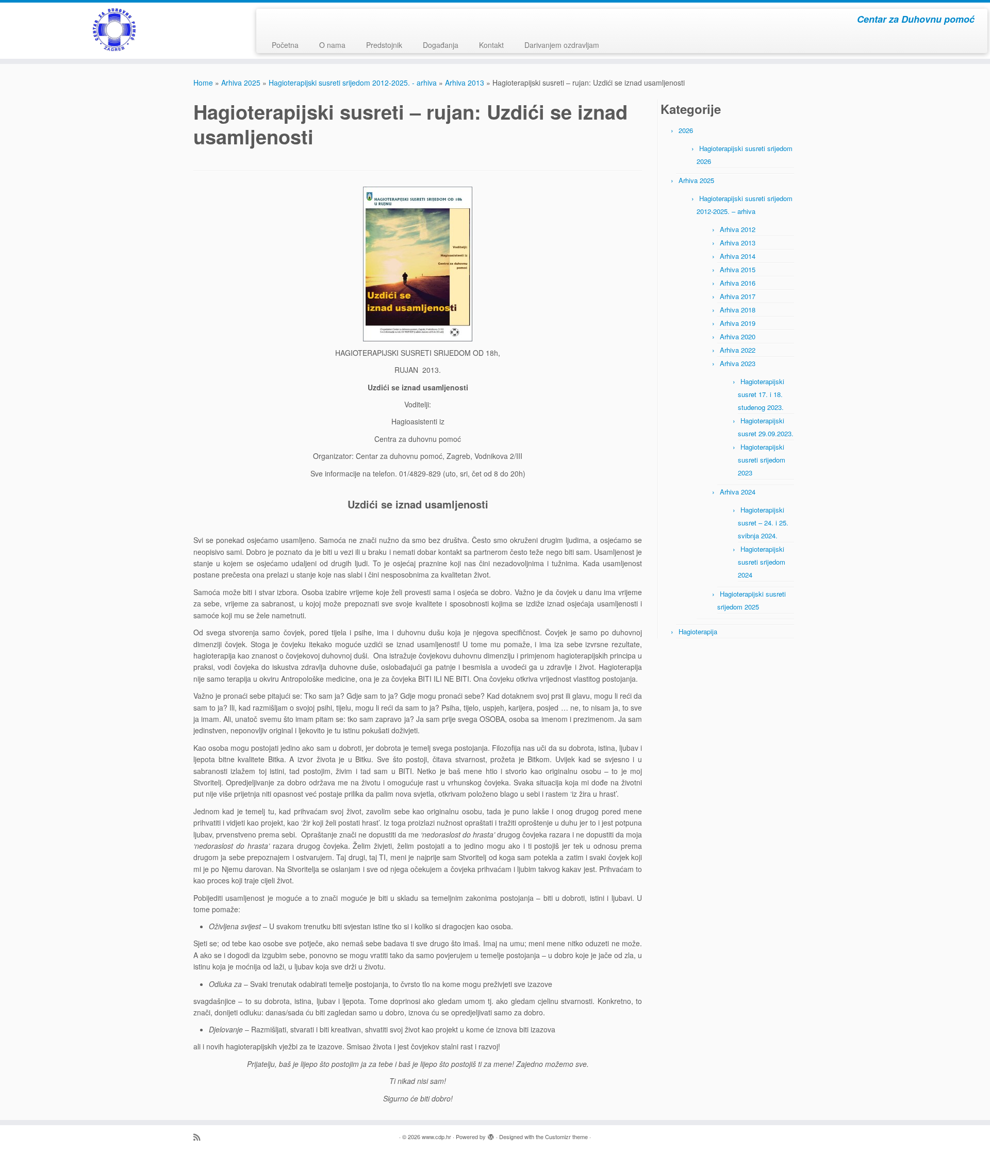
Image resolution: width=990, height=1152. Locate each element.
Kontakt (491, 45)
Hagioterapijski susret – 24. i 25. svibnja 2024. (763, 522)
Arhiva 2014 (737, 256)
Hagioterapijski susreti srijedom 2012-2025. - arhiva (353, 82)
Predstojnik (384, 45)
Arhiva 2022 (737, 350)
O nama (332, 45)
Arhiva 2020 (737, 336)
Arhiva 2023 (737, 363)
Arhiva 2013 (464, 82)
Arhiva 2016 (737, 283)
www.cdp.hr (436, 1136)
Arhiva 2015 (737, 269)
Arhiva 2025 (240, 82)
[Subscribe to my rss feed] (200, 1136)
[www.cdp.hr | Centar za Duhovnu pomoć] (114, 30)
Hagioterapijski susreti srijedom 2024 (761, 562)
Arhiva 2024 (737, 492)
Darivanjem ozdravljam (561, 45)
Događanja (440, 45)
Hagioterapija (698, 631)
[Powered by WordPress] (490, 1134)
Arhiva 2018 (737, 310)
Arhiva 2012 (737, 229)
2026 (686, 130)
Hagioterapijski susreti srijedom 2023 (761, 460)
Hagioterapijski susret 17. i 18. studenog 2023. (761, 394)
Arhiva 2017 (737, 296)
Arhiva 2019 (737, 323)
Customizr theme (566, 1136)
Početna (285, 45)
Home (203, 82)
